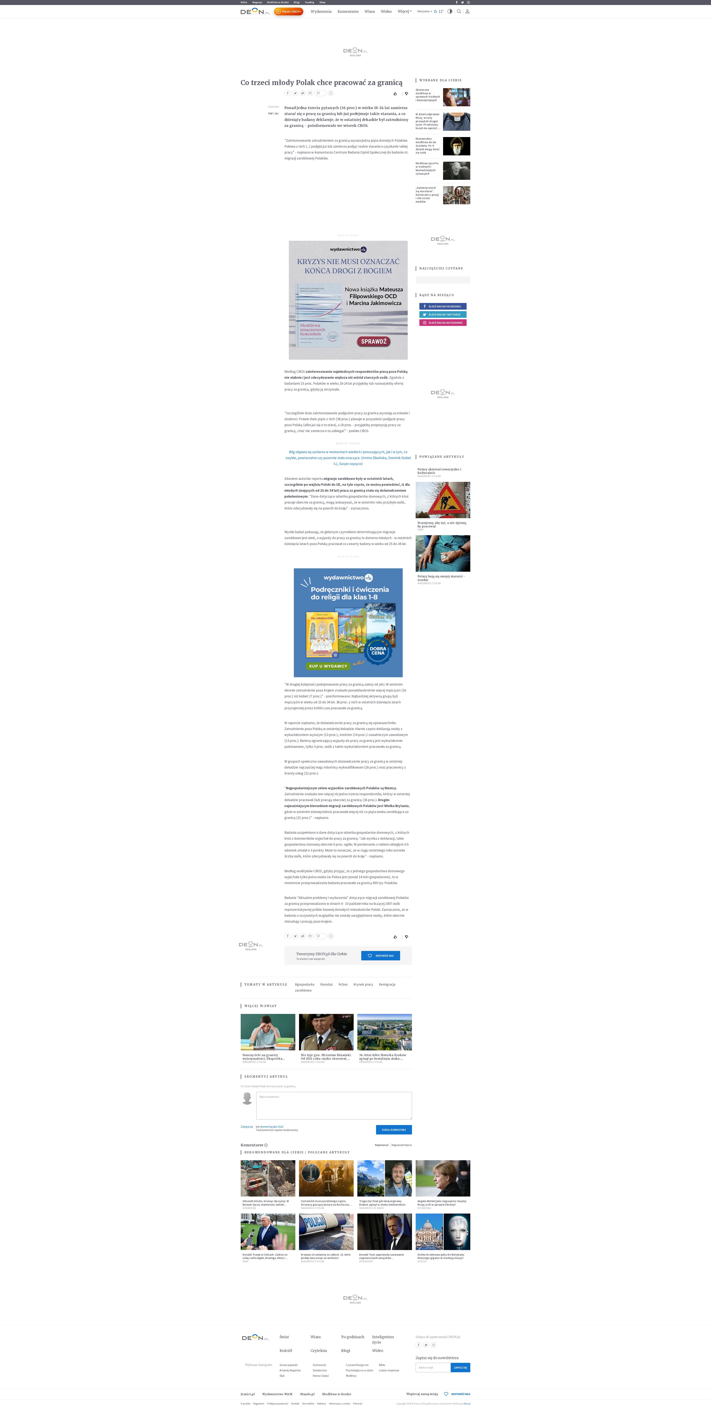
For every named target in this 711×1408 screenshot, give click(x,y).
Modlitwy (351, 1375)
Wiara (370, 11)
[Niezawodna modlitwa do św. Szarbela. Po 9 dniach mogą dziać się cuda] (456, 146)
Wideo (386, 11)
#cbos (343, 984)
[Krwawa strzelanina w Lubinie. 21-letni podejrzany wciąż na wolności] (326, 1232)
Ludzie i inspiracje (389, 1370)
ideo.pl (466, 1403)
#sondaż (326, 984)
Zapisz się (460, 1367)
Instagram (468, 2)
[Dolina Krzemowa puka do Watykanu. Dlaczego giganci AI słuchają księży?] (443, 1232)
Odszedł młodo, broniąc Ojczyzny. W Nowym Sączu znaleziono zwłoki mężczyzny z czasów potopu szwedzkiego (266, 1206)
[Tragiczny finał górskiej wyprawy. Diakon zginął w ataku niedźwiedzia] (384, 1178)
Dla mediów (308, 1403)
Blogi (297, 2)
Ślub (282, 1375)
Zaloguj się (247, 1126)
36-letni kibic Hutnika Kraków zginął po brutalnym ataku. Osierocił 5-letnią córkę (382, 1058)
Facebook (456, 2)
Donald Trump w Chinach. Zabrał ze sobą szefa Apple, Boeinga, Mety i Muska (265, 1258)
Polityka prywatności (277, 1403)
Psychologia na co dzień (359, 1370)
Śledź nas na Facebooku (445, 306)
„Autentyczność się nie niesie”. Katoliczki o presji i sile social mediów (427, 194)
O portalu (245, 1403)
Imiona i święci (321, 1375)
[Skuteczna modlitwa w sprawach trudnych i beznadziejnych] (456, 97)
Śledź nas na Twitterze (444, 314)
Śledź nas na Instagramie (446, 322)
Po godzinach (353, 1337)
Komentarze (348, 11)
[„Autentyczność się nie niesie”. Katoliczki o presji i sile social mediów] (456, 195)
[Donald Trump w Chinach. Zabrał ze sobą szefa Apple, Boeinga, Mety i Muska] (268, 1232)
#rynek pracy (363, 984)
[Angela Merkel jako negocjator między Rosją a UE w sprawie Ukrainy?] (443, 1178)
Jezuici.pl (248, 1394)
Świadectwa (320, 1370)
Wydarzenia (321, 11)
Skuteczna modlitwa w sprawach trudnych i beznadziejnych (428, 95)
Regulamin (258, 1403)
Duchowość (319, 1365)
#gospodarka (304, 984)
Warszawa (423, 11)
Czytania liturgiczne (357, 1365)
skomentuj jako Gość (271, 1126)
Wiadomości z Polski (254, 1062)
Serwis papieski (288, 1365)
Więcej (403, 11)
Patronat (357, 1403)
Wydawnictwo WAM (277, 1394)
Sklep (322, 2)
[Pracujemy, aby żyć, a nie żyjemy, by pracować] (443, 500)
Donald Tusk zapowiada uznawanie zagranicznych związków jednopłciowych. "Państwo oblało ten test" (383, 1260)
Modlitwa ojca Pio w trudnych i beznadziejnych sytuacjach (427, 168)
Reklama (321, 1403)
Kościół (422, 1261)
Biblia (244, 2)
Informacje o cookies (339, 1403)
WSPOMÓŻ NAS (460, 1394)
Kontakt (295, 1403)
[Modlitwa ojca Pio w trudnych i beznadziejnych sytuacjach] (456, 171)
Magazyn (257, 2)
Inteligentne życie (383, 1339)
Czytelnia (319, 1350)
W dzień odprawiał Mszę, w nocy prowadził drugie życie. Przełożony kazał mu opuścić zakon (427, 122)
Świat (270, 1006)
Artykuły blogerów (290, 1370)
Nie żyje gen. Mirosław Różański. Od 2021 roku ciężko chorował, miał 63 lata (326, 1058)
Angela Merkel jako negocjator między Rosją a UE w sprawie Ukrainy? (442, 1202)
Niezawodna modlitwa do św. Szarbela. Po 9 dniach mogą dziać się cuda (428, 145)
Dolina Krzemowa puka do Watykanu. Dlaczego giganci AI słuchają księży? (441, 1256)
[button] (450, 11)
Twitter (462, 2)
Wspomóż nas (385, 955)
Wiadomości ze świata (371, 1208)
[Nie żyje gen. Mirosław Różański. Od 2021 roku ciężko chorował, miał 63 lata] (326, 1032)
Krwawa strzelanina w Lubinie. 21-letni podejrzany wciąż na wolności (326, 1256)
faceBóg (309, 2)
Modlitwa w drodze (278, 2)
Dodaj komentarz (394, 1130)
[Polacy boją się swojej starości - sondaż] (443, 553)
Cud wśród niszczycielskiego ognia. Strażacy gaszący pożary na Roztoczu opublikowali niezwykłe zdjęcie (325, 1204)
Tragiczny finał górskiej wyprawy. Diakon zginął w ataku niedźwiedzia (382, 1202)
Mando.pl (307, 1394)
